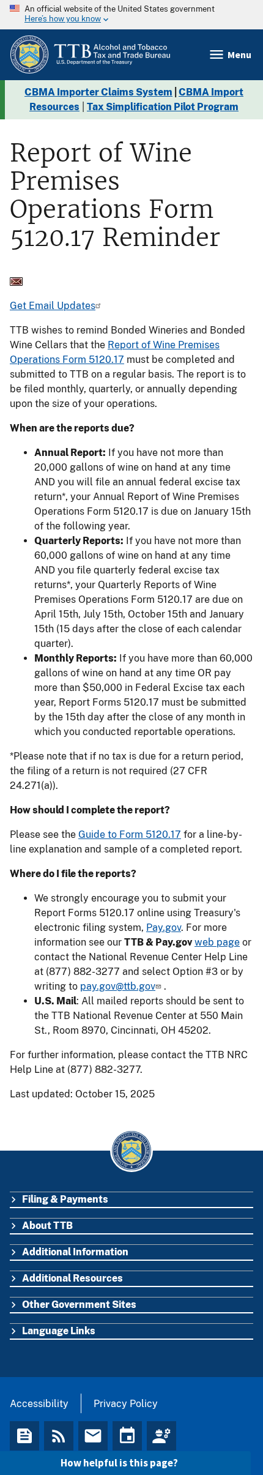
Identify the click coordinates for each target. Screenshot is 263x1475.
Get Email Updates (52, 306)
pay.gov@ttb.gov (117, 986)
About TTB (47, 1225)
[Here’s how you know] (131, 14)
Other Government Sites (79, 1304)
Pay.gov (163, 927)
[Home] (90, 54)
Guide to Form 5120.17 (129, 834)
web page (217, 942)
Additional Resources (72, 1278)
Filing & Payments (65, 1199)
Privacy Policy (126, 1404)
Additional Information (75, 1252)
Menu (239, 54)
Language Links (58, 1331)
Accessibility (39, 1404)
